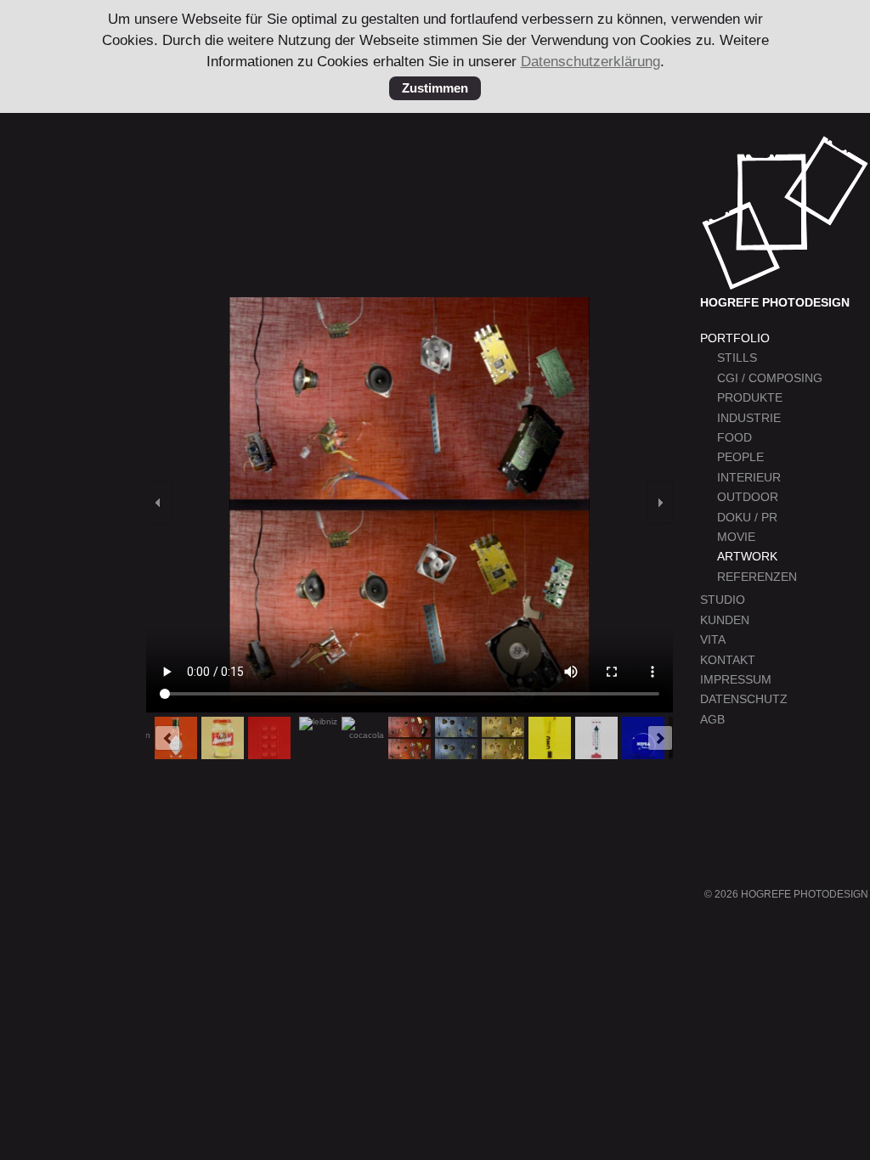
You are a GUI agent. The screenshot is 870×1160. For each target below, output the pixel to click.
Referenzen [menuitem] (757, 577)
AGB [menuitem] (712, 719)
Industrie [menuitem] (749, 418)
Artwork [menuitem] (747, 556)
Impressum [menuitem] (735, 679)
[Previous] (159, 502)
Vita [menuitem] (713, 639)
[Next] (660, 502)
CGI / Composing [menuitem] (769, 378)
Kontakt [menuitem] (727, 660)
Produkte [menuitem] (749, 397)
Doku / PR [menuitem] (747, 517)
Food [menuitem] (734, 437)
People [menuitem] (740, 457)
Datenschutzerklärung (590, 61)
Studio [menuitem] (722, 600)
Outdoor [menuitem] (747, 497)
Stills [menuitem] (737, 358)
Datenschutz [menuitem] (744, 699)
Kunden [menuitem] (724, 620)
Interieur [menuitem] (749, 477)
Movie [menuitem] (736, 537)
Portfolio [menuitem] (735, 338)
